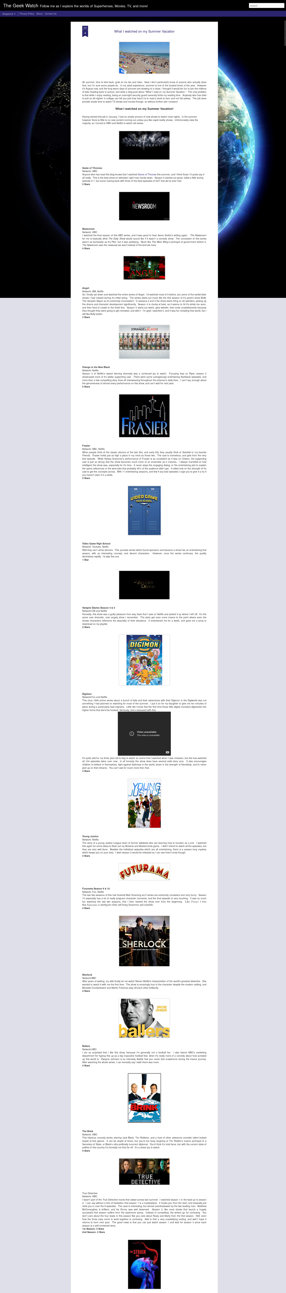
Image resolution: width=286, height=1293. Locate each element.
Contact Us (50, 13)
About (39, 13)
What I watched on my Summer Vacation (144, 31)
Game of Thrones (147, 174)
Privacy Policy (27, 13)
